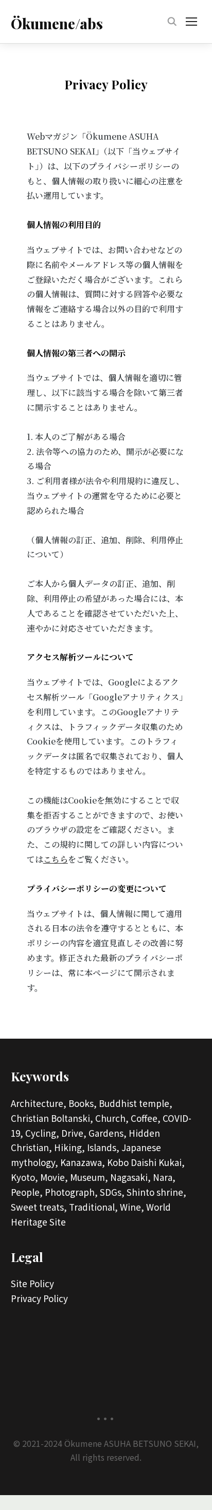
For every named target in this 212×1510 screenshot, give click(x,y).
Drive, (73, 1132)
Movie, (54, 1177)
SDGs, (112, 1192)
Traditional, (93, 1206)
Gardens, (108, 1132)
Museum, (89, 1177)
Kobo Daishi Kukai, (146, 1162)
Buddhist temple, (135, 1103)
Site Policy (32, 1283)
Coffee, (146, 1118)
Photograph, (71, 1192)
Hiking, (69, 1147)
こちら (55, 859)
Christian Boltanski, (52, 1118)
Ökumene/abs (57, 23)
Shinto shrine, (156, 1192)
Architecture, (38, 1103)
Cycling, (42, 1132)
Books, (82, 1103)
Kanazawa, (82, 1162)
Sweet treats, (39, 1206)
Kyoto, (24, 1177)
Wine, (132, 1206)
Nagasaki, (130, 1177)
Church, (112, 1118)
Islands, (103, 1147)
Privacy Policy (39, 1298)
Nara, (164, 1177)
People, (27, 1192)
